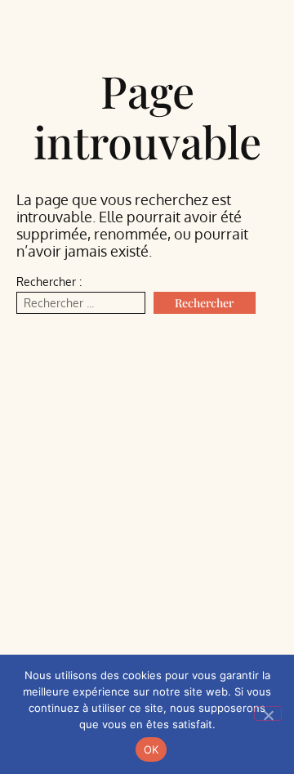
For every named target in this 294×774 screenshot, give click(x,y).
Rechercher (204, 303)
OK (151, 749)
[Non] (268, 713)
